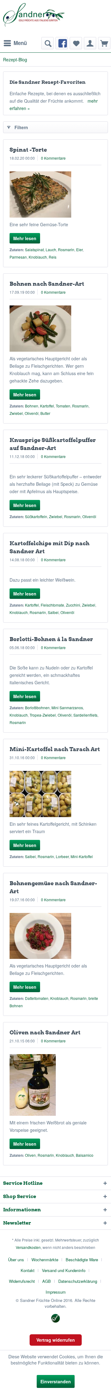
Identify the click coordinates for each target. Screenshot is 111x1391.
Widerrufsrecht (22, 1281)
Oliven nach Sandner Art (45, 1032)
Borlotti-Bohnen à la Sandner (51, 639)
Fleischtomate (52, 605)
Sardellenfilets (85, 715)
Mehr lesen (24, 238)
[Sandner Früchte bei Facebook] (62, 43)
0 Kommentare (53, 158)
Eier (79, 249)
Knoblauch (38, 257)
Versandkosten (28, 1247)
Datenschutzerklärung (77, 1281)
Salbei (53, 612)
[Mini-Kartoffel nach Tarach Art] (55, 794)
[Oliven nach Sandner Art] (55, 1085)
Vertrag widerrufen (55, 1340)
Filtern (21, 127)
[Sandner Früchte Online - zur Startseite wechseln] (34, 18)
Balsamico (84, 1155)
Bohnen (31, 405)
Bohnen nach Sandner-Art (47, 283)
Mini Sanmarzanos (67, 707)
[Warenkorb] (104, 43)
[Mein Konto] (90, 43)
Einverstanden (55, 1381)
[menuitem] (15, 43)
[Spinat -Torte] (55, 194)
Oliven (30, 1155)
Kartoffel (47, 405)
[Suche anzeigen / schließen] (47, 43)
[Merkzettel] (76, 43)
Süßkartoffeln (36, 516)
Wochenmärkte (44, 1259)
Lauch (51, 249)
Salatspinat (34, 249)
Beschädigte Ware (82, 1259)
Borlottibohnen (37, 707)
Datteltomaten (36, 998)
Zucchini (73, 605)
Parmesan (18, 257)
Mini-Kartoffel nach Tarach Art (55, 749)
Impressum (56, 1292)
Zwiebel (16, 413)
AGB (46, 1281)
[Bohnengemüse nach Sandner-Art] (55, 936)
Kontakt (28, 1270)
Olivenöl (32, 413)
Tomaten (63, 405)
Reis (52, 257)
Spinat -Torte (28, 149)
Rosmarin (66, 249)
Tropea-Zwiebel (43, 715)
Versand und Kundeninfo (63, 1270)
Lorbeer (62, 856)
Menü (20, 43)
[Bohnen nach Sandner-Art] (55, 328)
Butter (45, 413)
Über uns (16, 1259)
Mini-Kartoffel (82, 856)
